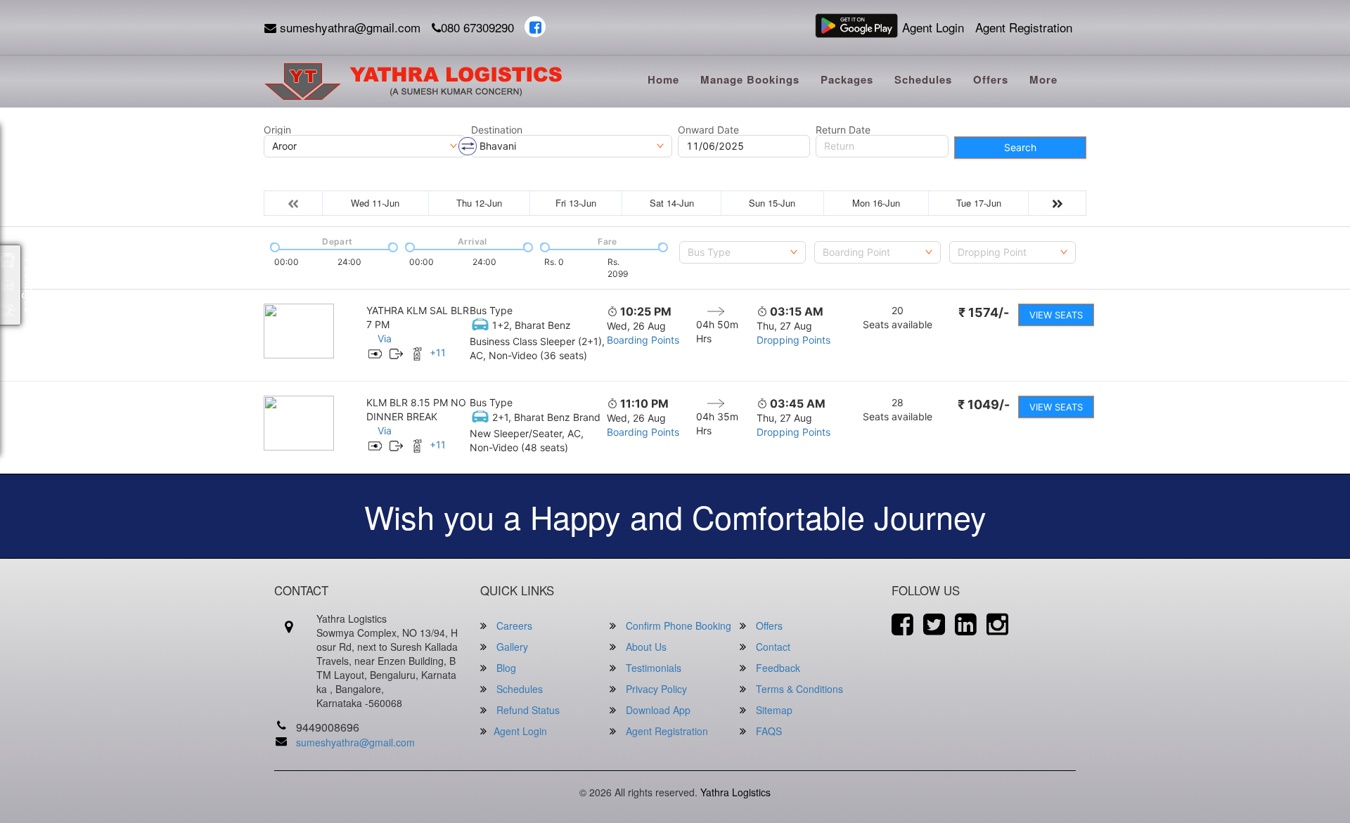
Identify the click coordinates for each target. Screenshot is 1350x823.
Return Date (843, 130)
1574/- (983, 312)
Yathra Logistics (735, 792)
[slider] (273, 246)
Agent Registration (1023, 27)
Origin (277, 130)
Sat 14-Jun (672, 202)
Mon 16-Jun (876, 202)
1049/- (984, 404)
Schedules (923, 79)
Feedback (776, 668)
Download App (656, 710)
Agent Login (933, 27)
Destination (496, 130)
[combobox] (742, 252)
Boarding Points (643, 340)
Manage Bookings (749, 79)
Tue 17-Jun (978, 202)
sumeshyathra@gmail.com (348, 27)
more (1043, 79)
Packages (847, 79)
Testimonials (652, 668)
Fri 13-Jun (575, 202)
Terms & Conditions (798, 689)
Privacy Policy (655, 689)
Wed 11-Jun (375, 202)
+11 (438, 352)
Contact (771, 647)
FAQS (767, 731)
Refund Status (527, 710)
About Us (645, 647)
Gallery (511, 647)
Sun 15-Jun (772, 202)
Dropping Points (793, 340)
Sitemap (772, 710)
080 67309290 (477, 27)
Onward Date (708, 130)
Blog (505, 668)
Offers (990, 79)
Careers (513, 625)
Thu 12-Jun (479, 202)
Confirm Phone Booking (677, 625)
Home (663, 79)
